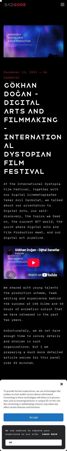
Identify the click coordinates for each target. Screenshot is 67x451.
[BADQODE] (15, 4)
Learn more (49, 434)
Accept (33, 417)
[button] (61, 384)
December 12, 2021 (20, 72)
